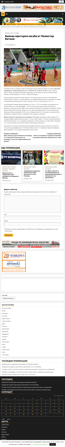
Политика (4, 336)
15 (32, 408)
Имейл (6, 221)
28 (23, 414)
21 (23, 411)
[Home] (3, 14)
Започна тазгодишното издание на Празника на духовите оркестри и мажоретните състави (47, 135)
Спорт (11, 33)
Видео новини (6, 318)
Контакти (4, 439)
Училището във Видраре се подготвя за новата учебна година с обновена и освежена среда (27, 372)
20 (15, 411)
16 (41, 408)
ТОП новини (16, 33)
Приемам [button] (52, 444)
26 (6, 414)
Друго (3, 324)
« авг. (3, 419)
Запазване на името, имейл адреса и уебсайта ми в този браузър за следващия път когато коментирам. (31, 230)
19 (6, 411)
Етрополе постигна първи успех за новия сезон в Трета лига (18, 374)
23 (41, 411)
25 (59, 411)
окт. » (8, 419)
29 (32, 414)
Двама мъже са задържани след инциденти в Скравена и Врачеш (10, 175)
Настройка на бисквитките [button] (40, 444)
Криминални (5, 168)
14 (23, 408)
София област (12, 168)
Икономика (5, 331)
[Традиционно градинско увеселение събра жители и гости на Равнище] (32, 157)
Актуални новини (6, 166)
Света (3, 344)
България (4, 316)
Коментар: (7, 194)
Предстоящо (5, 342)
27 (15, 414)
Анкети (4, 311)
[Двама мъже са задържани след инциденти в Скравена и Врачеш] (11, 157)
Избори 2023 (5, 329)
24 (50, 411)
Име (5, 214)
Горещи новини (6, 321)
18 (59, 408)
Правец (34, 166)
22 (32, 411)
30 (41, 414)
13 (15, 408)
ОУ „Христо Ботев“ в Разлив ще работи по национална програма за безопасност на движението (53, 174)
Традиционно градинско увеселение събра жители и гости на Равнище (32, 173)
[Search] (63, 14)
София (4, 347)
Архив (4, 295)
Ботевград (7, 33)
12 (6, 408)
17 (50, 408)
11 (59, 405)
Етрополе (4, 326)
